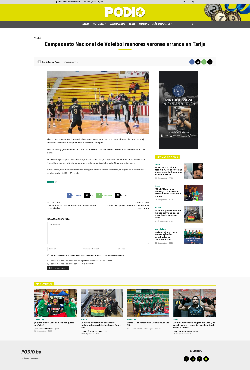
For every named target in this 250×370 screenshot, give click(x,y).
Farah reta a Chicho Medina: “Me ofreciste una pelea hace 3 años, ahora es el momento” (168, 171)
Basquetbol (117, 23)
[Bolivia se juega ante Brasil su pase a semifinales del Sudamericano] (193, 236)
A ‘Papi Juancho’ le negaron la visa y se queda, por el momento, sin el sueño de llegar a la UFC (194, 325)
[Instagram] (193, 2)
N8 (56, 182)
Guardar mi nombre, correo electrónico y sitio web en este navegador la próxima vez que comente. (87, 255)
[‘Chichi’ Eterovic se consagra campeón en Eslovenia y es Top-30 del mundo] (193, 193)
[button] (184, 2)
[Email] (210, 62)
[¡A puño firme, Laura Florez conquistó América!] (55, 303)
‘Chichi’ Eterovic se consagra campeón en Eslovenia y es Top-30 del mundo (168, 192)
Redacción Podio (52, 62)
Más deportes (161, 23)
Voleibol (37, 38)
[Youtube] (206, 359)
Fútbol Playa (160, 229)
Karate (158, 207)
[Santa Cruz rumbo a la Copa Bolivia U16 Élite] (148, 303)
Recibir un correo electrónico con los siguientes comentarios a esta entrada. (81, 261)
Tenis (132, 23)
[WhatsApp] (204, 62)
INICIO (85, 23)
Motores (98, 23)
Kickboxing (39, 319)
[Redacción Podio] (40, 62)
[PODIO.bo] (125, 12)
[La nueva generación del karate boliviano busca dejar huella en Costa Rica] (193, 214)
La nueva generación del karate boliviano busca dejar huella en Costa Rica (168, 214)
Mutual (144, 23)
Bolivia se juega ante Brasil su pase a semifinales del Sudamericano (166, 236)
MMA (157, 164)
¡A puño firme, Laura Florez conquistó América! (54, 324)
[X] (198, 62)
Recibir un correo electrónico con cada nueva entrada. (72, 264)
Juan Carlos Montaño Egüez (46, 329)
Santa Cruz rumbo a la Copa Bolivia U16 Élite (148, 324)
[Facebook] (188, 2)
